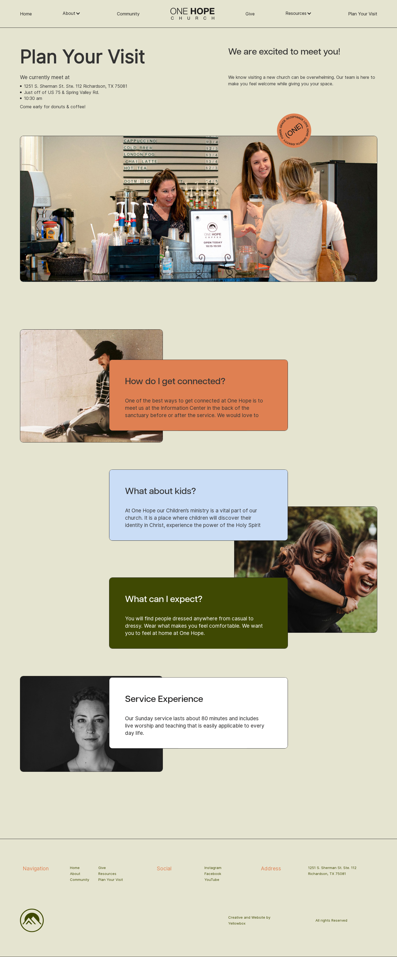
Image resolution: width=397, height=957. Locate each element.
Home (26, 13)
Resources (107, 873)
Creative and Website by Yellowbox (249, 920)
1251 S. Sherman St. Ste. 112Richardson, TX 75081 (332, 870)
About (75, 873)
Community (128, 13)
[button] (74, 13)
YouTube (211, 879)
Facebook (212, 873)
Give (250, 13)
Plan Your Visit (362, 13)
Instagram (212, 867)
